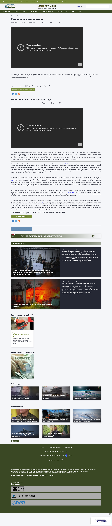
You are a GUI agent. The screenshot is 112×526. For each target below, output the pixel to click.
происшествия (60, 212)
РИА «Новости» (69, 192)
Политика (5, 2)
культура (39, 86)
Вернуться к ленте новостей (56, 451)
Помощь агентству (54, 447)
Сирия (16, 11)
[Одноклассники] (19, 94)
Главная (13, 16)
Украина (33, 11)
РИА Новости (42, 202)
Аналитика (51, 2)
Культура (58, 2)
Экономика (24, 2)
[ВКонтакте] (13, 94)
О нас (42, 447)
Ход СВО (24, 11)
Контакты (68, 447)
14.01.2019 (18, 22)
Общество (33, 2)
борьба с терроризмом (18, 212)
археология (15, 86)
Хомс (50, 86)
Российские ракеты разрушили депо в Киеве (32, 305)
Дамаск (22, 86)
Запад (72, 11)
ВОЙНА (29, 212)
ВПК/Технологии (15, 2)
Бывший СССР (61, 11)
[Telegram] (16, 94)
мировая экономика (48, 212)
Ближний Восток (46, 11)
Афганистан (6, 11)
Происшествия (41, 2)
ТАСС (67, 164)
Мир (80, 11)
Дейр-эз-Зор (30, 86)
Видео (64, 2)
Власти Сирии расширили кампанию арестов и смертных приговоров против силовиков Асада (33, 272)
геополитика (37, 212)
